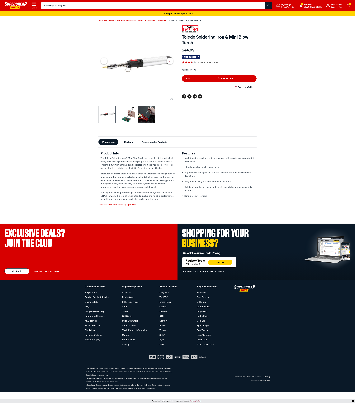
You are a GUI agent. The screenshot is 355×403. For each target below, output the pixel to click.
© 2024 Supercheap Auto (260, 380)
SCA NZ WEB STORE (313, 7)
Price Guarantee (130, 320)
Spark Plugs (203, 325)
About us (126, 292)
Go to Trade (216, 271)
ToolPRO (163, 297)
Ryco (161, 339)
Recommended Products (154, 142)
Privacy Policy (195, 401)
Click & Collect (129, 325)
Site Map (267, 377)
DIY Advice (90, 330)
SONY (162, 334)
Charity (125, 344)
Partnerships (128, 339)
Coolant (201, 320)
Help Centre (91, 292)
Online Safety (91, 301)
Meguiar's (164, 292)
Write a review (212, 62)
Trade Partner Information (134, 330)
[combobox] (188, 78)
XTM (161, 316)
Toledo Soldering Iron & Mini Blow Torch (186, 20)
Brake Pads (202, 316)
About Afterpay (92, 339)
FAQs (87, 306)
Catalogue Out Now (177, 13)
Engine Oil (202, 311)
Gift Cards (127, 316)
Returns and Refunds (95, 316)
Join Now (16, 271)
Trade (125, 311)
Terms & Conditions (254, 377)
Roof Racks (202, 330)
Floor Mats (202, 339)
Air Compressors (205, 344)
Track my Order (92, 325)
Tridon (162, 330)
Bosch (162, 325)
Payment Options (93, 334)
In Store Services (130, 301)
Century (163, 320)
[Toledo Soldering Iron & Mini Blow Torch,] (136, 63)
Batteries (201, 292)
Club (124, 306)
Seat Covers (203, 297)
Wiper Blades (203, 306)
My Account (91, 320)
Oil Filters (201, 301)
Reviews (128, 142)
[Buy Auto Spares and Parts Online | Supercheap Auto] (15, 5)
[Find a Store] (301, 5)
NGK (161, 344)
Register (220, 262)
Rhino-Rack (165, 301)
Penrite (163, 311)
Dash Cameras (204, 334)
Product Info (108, 142)
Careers (126, 334)
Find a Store (128, 297)
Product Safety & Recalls (97, 297)
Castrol (163, 306)
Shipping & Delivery (94, 311)
